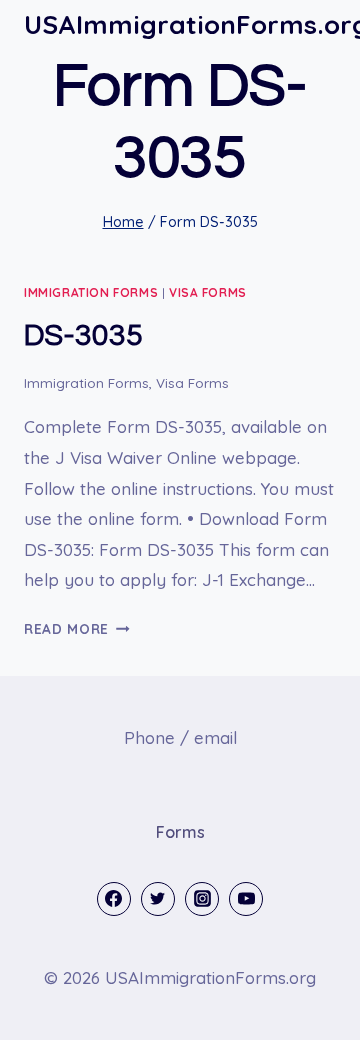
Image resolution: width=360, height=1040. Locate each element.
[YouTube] (246, 899)
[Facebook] (114, 899)
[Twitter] (158, 899)
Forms (180, 832)
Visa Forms (208, 292)
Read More (77, 628)
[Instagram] (202, 899)
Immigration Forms (91, 292)
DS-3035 (83, 335)
